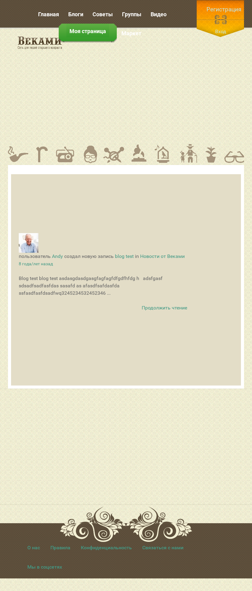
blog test (124, 256)
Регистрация (224, 9)
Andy (57, 256)
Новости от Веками (162, 256)
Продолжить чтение (164, 308)
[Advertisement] (161, 86)
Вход (220, 31)
